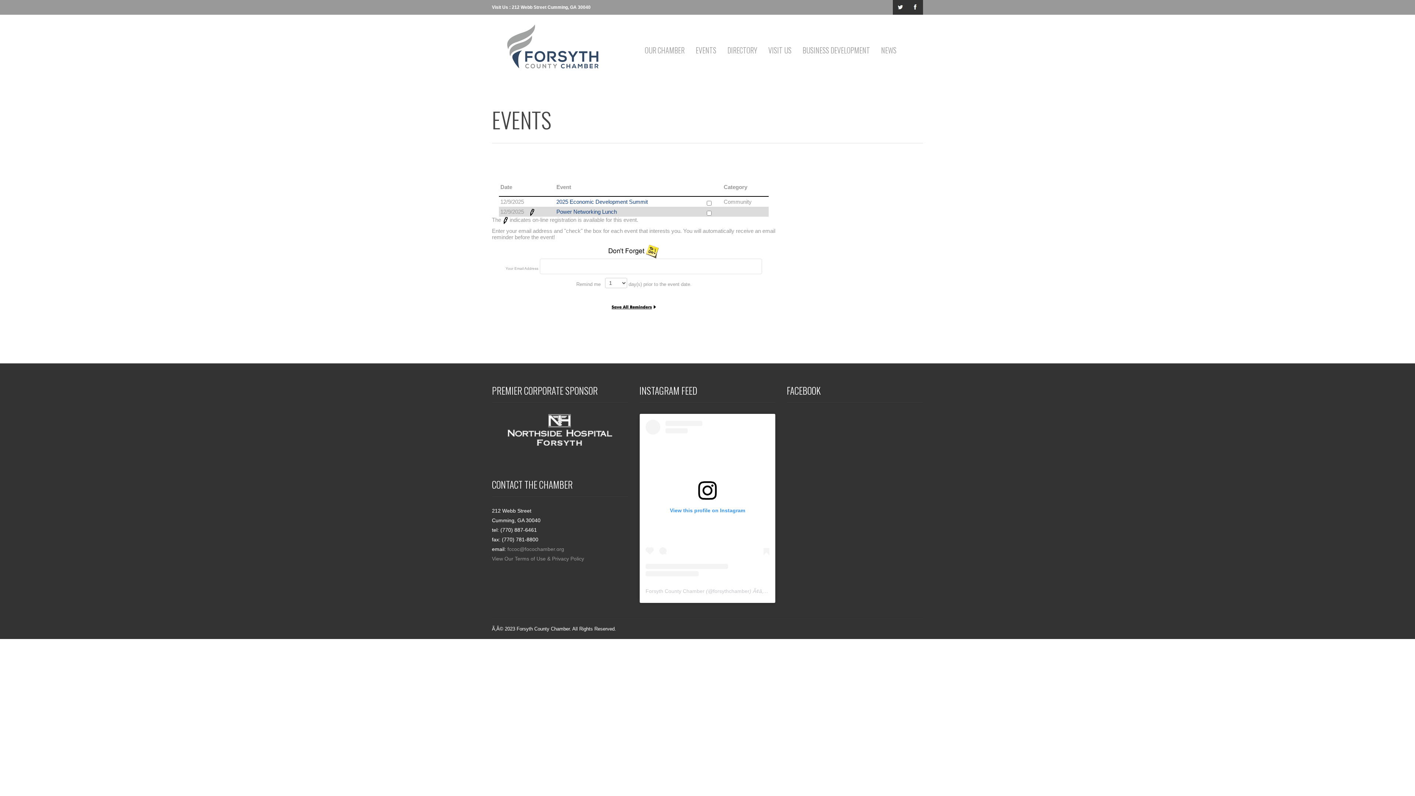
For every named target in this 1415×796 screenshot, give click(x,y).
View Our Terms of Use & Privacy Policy (538, 559)
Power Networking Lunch (586, 212)
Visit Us (780, 50)
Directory (742, 50)
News (889, 50)
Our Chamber (665, 50)
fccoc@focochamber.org (535, 549)
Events (706, 50)
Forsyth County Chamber (675, 591)
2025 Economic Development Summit (602, 202)
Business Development (836, 50)
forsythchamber (731, 591)
